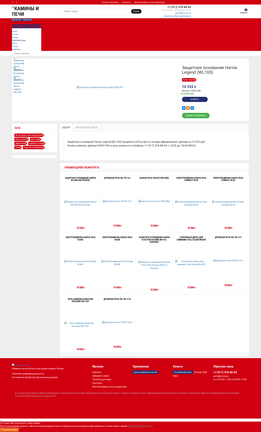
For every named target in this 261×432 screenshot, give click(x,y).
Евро (175, 376)
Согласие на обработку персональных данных (35, 377)
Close (14, 31)
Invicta (15, 34)
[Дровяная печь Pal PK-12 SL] (117, 322)
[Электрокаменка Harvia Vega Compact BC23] (191, 203)
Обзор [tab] (66, 127)
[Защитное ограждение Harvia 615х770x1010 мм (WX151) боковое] (154, 265)
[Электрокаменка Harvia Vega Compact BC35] (228, 203)
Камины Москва (21, 53)
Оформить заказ (100, 376)
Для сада (35, 139)
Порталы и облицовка (33, 147)
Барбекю (16, 49)
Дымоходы (20, 143)
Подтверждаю (9, 429)
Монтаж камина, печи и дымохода (150, 2)
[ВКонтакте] (184, 108)
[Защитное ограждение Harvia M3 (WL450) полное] (80, 203)
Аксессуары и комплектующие (28, 135)
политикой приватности (140, 426)
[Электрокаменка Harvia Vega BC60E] (117, 263)
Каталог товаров (22, 20)
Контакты (126, 2)
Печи (14, 43)
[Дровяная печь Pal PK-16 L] (117, 201)
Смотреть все (19, 40)
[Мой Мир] (192, 108)
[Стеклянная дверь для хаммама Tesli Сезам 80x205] (191, 263)
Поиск (136, 11)
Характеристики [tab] (86, 127)
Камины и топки (36, 143)
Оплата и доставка (110, 2)
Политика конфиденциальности (28, 373)
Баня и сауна (188, 80)
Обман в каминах (196, 115)
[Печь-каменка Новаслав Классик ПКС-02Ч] (80, 325)
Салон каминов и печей (145, 372)
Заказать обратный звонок (177, 16)
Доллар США (200, 372)
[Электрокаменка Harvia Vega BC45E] (80, 263)
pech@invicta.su (183, 13)
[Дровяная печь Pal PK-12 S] (228, 260)
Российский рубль (183, 372)
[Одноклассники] (188, 108)
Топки (15, 46)
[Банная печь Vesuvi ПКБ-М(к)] (154, 201)
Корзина (96, 372)
